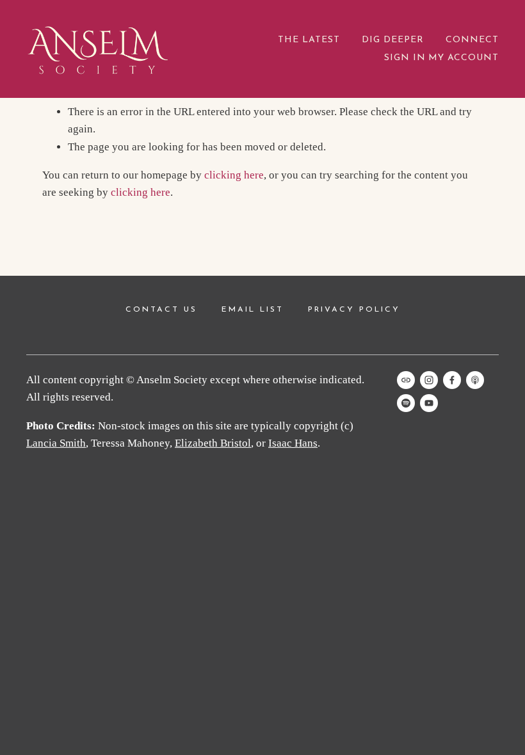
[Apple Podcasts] (475, 380)
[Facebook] (452, 380)
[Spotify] (406, 403)
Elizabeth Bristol (213, 443)
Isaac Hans (293, 443)
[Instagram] (429, 380)
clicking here (234, 175)
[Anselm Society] (429, 403)
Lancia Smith (56, 443)
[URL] (406, 380)
